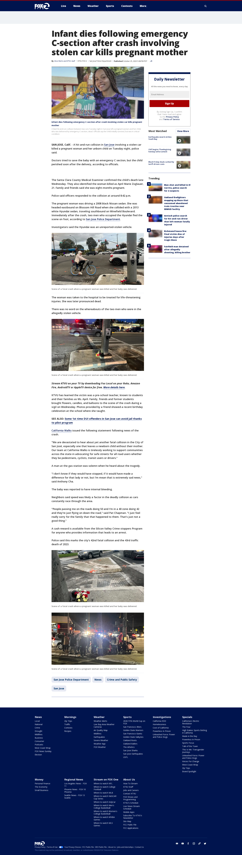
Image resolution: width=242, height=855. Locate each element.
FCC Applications (130, 828)
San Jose (109, 144)
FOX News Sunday (43, 751)
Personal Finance (42, 783)
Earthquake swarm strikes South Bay (160, 138)
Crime (37, 727)
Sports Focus (188, 743)
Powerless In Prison (162, 731)
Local (37, 721)
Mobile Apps (128, 812)
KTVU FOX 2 (82, 61)
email (177, 843)
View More (183, 131)
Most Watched (157, 131)
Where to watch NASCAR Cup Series (105, 797)
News (97, 679)
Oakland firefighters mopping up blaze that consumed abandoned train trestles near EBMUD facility (176, 203)
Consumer (39, 741)
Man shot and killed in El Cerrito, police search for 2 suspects (177, 188)
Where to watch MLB (103, 792)
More (143, 6)
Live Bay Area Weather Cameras (104, 725)
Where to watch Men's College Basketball (104, 806)
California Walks (62, 430)
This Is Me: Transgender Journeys (193, 750)
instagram (194, 843)
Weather (99, 717)
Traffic (67, 724)
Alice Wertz (58, 61)
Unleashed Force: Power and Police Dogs (164, 735)
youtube (182, 843)
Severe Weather (101, 740)
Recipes (67, 731)
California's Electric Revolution (190, 722)
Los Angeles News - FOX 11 (75, 784)
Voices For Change (190, 761)
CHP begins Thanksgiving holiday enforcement (159, 150)
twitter (205, 843)
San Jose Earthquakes (133, 753)
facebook (188, 843)
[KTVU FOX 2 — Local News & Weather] (44, 6)
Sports (127, 717)
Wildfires (38, 734)
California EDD (159, 721)
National (38, 724)
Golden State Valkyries (133, 737)
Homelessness (159, 724)
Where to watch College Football (104, 788)
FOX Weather (100, 747)
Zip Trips (68, 721)
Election (38, 754)
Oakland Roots (130, 740)
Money (39, 779)
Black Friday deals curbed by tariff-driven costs (161, 163)
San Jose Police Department (100, 61)
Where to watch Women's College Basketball (105, 812)
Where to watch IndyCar (105, 802)
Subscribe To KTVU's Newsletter (132, 816)
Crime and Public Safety (122, 679)
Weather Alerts (100, 721)
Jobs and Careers (131, 790)
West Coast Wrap (43, 748)
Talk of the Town (190, 746)
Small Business (41, 790)
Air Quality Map (101, 730)
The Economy (41, 787)
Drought (38, 731)
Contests (68, 727)
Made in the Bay (189, 736)
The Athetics (129, 747)
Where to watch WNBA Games (104, 818)
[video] (183, 140)
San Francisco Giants (132, 733)
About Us (129, 779)
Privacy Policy (172, 116)
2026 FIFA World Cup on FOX (134, 722)
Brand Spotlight (189, 771)
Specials (187, 717)
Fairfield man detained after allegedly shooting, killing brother (177, 249)
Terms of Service (171, 119)
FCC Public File (129, 824)
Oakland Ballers (130, 743)
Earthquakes (99, 737)
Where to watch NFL (103, 783)
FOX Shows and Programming (130, 798)
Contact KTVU (129, 793)
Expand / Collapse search (205, 6)
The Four (186, 727)
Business (39, 737)
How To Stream (130, 783)
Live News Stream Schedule (131, 807)
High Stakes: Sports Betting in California (194, 731)
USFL (125, 757)
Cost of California (161, 727)
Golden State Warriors (133, 730)
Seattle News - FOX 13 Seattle (74, 796)
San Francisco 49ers (132, 727)
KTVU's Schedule (130, 802)
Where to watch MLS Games (103, 824)
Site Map (127, 821)
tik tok (199, 843)
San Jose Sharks (130, 750)
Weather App (99, 743)
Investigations (162, 717)
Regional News (73, 779)
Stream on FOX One (106, 779)
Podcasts (39, 744)
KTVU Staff (128, 787)
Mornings (70, 717)
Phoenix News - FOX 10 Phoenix (75, 790)
